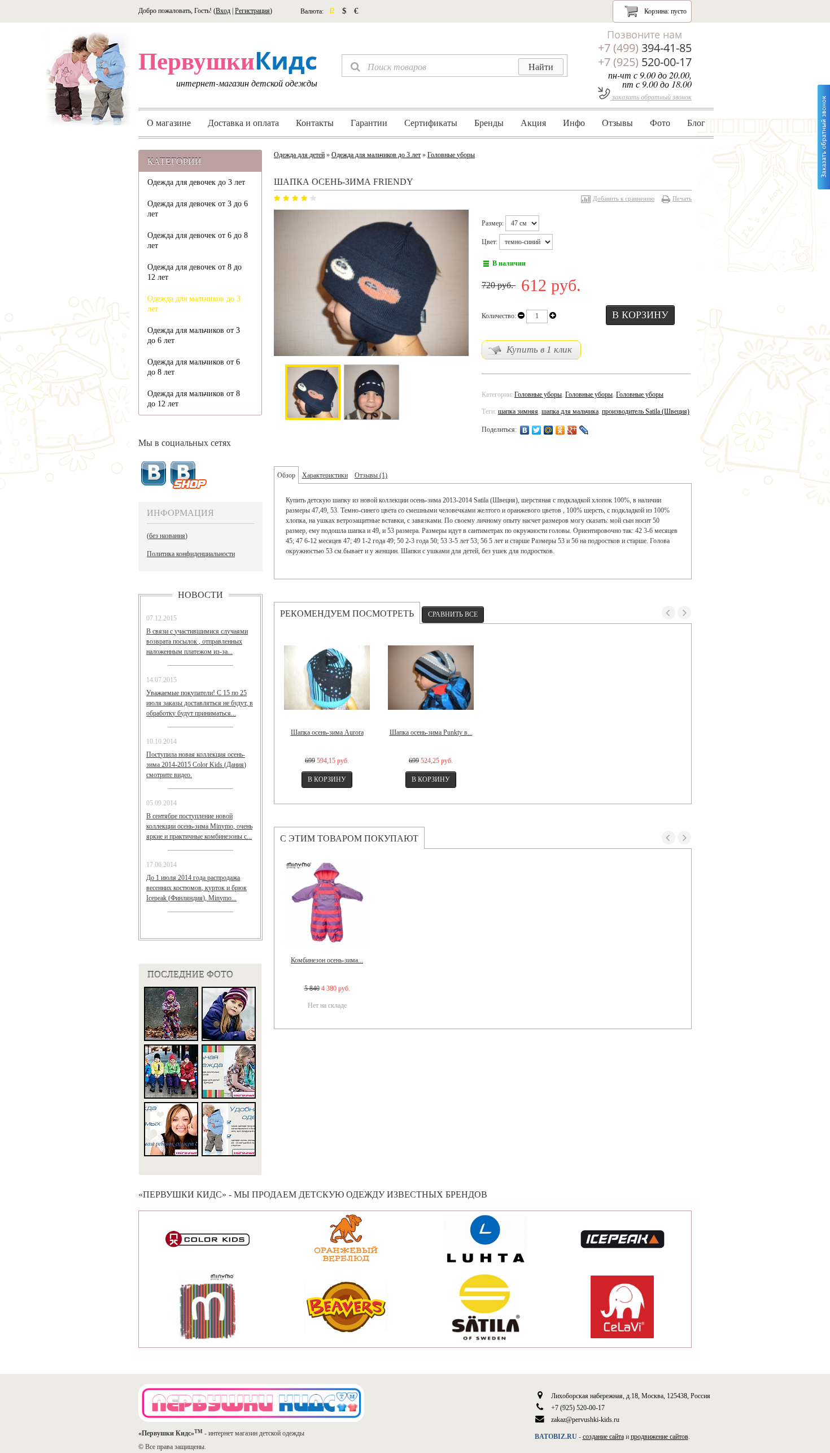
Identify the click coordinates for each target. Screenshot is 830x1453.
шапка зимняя (518, 411)
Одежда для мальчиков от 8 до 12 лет (193, 398)
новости (200, 594)
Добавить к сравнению (623, 198)
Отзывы (617, 122)
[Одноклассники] (560, 430)
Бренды (489, 122)
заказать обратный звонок (651, 96)
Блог (696, 122)
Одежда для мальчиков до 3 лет (194, 303)
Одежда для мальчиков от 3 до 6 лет (193, 335)
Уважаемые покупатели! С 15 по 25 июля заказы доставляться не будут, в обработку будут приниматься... (199, 703)
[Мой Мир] (548, 430)
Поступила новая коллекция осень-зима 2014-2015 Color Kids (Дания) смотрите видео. (196, 765)
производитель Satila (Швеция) (645, 411)
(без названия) (167, 536)
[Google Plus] (572, 430)
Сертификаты (430, 122)
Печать (682, 198)
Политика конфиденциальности (191, 554)
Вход (223, 11)
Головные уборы (451, 155)
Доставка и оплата (243, 122)
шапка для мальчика (570, 411)
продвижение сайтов (659, 1437)
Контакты (315, 122)
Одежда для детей (299, 155)
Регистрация (252, 11)
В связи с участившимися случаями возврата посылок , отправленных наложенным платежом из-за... (197, 641)
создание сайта (603, 1437)
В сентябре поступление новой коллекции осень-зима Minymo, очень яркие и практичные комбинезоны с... (199, 826)
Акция (533, 122)
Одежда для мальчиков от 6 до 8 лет (193, 367)
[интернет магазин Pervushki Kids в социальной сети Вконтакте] (189, 475)
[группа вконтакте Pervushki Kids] (153, 473)
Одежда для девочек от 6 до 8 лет (197, 240)
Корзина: (665, 11)
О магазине (169, 122)
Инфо (574, 122)
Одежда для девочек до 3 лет (196, 182)
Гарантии (369, 122)
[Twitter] (537, 430)
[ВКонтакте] (525, 430)
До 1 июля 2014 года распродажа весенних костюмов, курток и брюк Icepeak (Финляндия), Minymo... (196, 888)
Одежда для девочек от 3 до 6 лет (197, 208)
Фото (660, 122)
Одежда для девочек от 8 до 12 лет (194, 272)
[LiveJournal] (584, 430)
